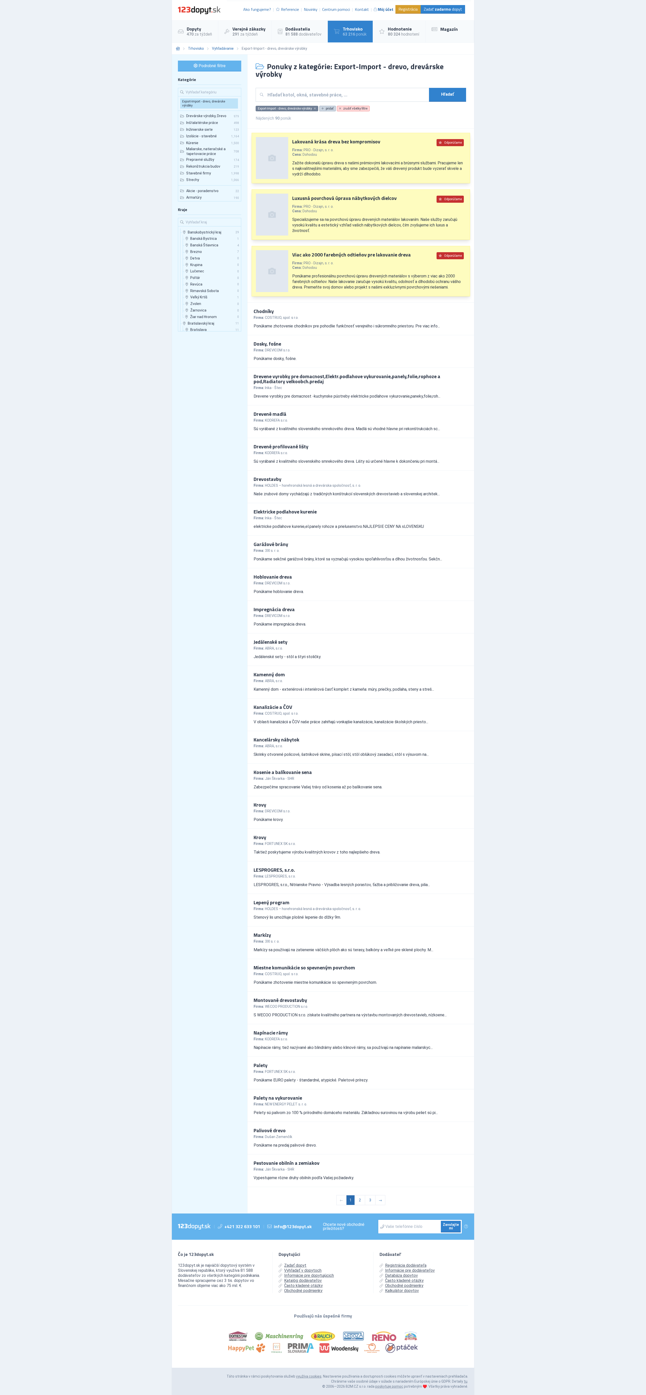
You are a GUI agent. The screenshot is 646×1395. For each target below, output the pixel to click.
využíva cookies (308, 1376)
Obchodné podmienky (303, 1290)
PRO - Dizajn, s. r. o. (319, 150)
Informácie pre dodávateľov (410, 1270)
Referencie (290, 9)
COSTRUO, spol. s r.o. (282, 318)
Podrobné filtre (212, 65)
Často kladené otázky (303, 1285)
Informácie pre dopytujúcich (309, 1275)
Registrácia (408, 9)
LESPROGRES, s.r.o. (280, 876)
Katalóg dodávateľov (303, 1280)
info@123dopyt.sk (293, 1226)
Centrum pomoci (336, 9)
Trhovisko (196, 48)
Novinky (310, 9)
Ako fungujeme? (257, 9)
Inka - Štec (273, 388)
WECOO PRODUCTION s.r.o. (286, 1006)
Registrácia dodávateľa (405, 1265)
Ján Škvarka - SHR (279, 779)
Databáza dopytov (401, 1275)
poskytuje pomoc (389, 1386)
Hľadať (447, 94)
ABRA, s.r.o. (274, 648)
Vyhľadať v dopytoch (302, 1270)
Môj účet (385, 9)
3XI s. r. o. (272, 551)
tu (465, 1381)
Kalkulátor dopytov (402, 1290)
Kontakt (362, 9)
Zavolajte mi (451, 1226)
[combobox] (346, 94)
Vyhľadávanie (223, 48)
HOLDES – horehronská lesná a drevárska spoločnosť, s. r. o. (313, 485)
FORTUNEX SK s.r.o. (280, 844)
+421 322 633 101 (242, 1226)
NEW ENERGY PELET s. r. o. (286, 1104)
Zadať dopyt (443, 9)
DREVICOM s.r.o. (277, 350)
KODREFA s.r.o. (276, 420)
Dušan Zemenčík (278, 1137)
